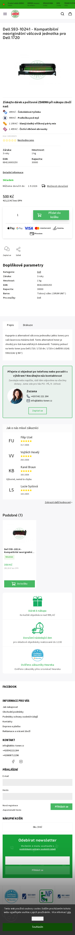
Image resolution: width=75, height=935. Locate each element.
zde (69, 912)
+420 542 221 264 (39, 396)
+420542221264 (11, 750)
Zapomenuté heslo (12, 810)
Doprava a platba (11, 726)
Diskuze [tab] (28, 325)
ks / (37, 827)
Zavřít (66, 261)
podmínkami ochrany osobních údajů (38, 849)
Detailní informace (13, 172)
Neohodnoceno (26, 140)
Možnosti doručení (57, 186)
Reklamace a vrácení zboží (16, 731)
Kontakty (7, 721)
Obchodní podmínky (13, 712)
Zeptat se (37, 411)
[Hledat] (62, 14)
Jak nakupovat (10, 707)
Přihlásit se (37, 870)
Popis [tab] (10, 325)
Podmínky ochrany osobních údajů (20, 717)
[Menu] (5, 13)
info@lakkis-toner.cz (41, 400)
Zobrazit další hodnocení (58, 502)
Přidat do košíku (54, 215)
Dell (39, 272)
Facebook (13, 761)
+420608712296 (11, 755)
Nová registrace (10, 805)
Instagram (21, 761)
